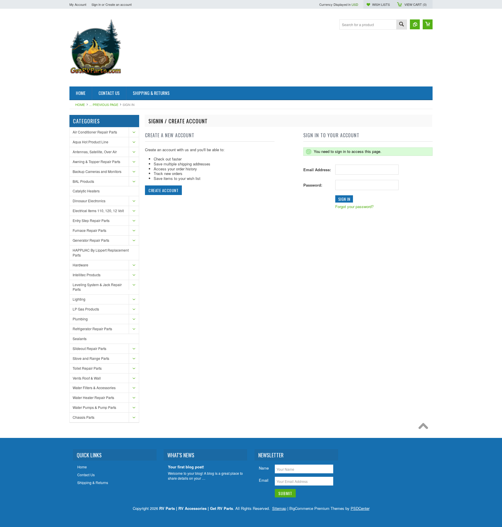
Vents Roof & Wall (87, 378)
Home (80, 104)
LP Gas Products (86, 308)
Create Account (163, 190)
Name (264, 468)
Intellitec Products (87, 274)
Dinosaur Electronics (89, 200)
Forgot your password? (354, 206)
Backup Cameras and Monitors (97, 171)
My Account (77, 4)
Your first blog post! (186, 467)
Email (263, 480)
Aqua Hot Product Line (90, 141)
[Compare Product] (415, 24)
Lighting (79, 299)
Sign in (96, 4)
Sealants (80, 338)
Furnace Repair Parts (89, 230)
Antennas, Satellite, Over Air (95, 151)
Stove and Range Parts (91, 358)
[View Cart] (428, 24)
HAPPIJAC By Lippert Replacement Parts (101, 252)
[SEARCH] (401, 25)
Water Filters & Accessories (94, 387)
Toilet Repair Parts (87, 368)
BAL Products (83, 181)
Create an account (118, 4)
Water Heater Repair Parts (93, 397)
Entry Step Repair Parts (91, 220)
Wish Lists (381, 4)
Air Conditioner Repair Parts (95, 131)
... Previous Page (103, 104)
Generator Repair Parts (91, 240)
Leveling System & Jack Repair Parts (97, 287)
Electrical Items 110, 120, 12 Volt (98, 210)
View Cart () (415, 4)
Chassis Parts (83, 417)
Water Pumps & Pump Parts (94, 407)
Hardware (80, 264)
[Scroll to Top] (424, 427)
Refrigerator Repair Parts (92, 328)
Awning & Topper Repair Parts (96, 161)
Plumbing (80, 318)
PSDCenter (360, 508)
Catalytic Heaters (86, 190)
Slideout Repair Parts (89, 348)
